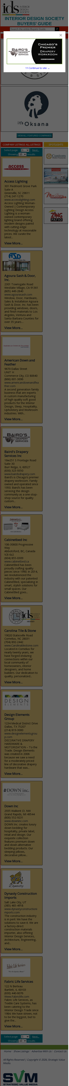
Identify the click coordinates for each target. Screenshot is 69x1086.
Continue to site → (37, 68)
